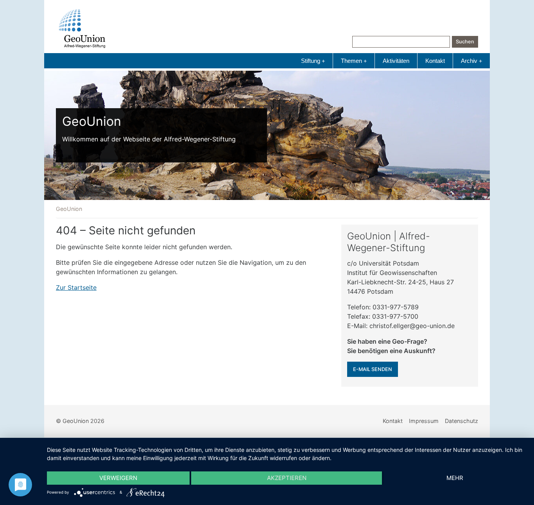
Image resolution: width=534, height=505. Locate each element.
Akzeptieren (286, 478)
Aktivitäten (396, 60)
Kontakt (435, 60)
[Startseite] (82, 28)
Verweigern (118, 478)
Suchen (465, 42)
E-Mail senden (372, 369)
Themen (354, 60)
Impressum (424, 421)
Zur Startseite (76, 287)
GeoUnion (69, 208)
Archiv (471, 60)
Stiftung (313, 60)
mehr (454, 478)
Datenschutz (461, 421)
